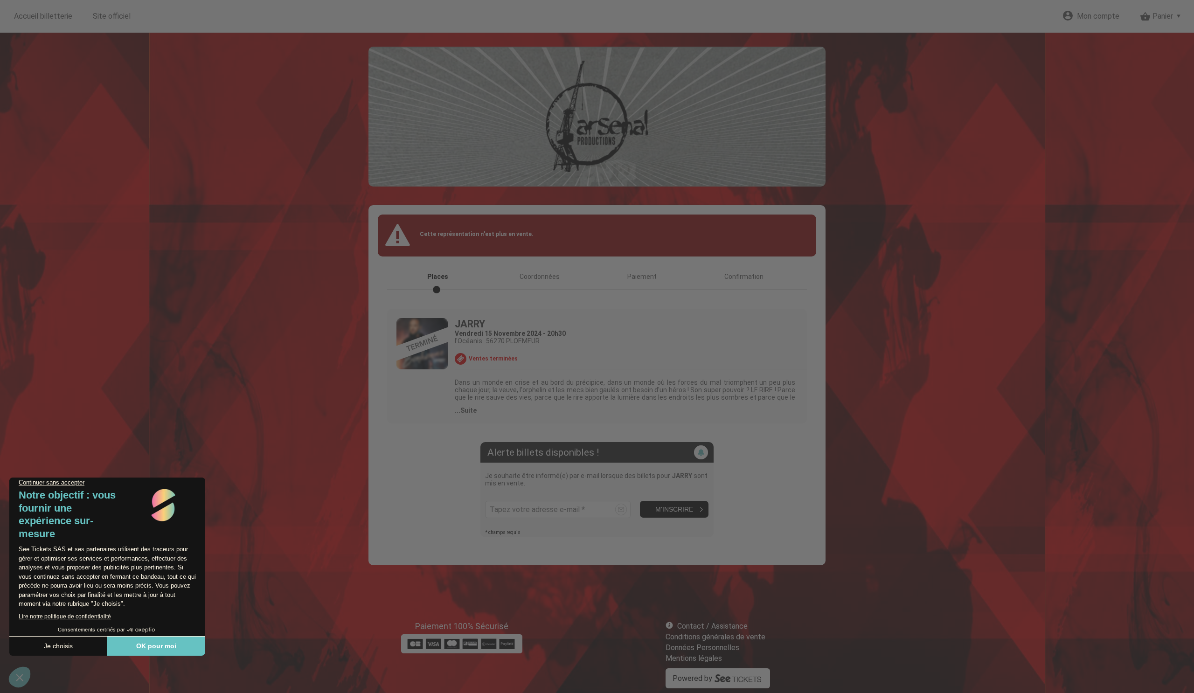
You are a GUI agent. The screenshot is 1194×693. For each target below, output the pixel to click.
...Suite (466, 410)
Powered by (692, 678)
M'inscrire (674, 509)
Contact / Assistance (712, 626)
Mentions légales (694, 658)
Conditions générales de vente (715, 636)
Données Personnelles (702, 647)
